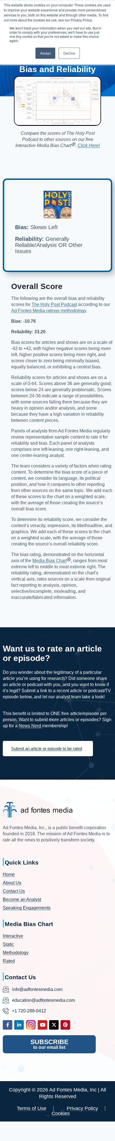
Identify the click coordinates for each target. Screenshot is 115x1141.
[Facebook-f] (7, 1025)
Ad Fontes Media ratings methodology (48, 310)
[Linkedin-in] (19, 1025)
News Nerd (30, 725)
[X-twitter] (54, 1025)
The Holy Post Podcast (54, 304)
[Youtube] (42, 1025)
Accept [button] (45, 53)
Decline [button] (69, 53)
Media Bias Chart (49, 560)
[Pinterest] (65, 1025)
